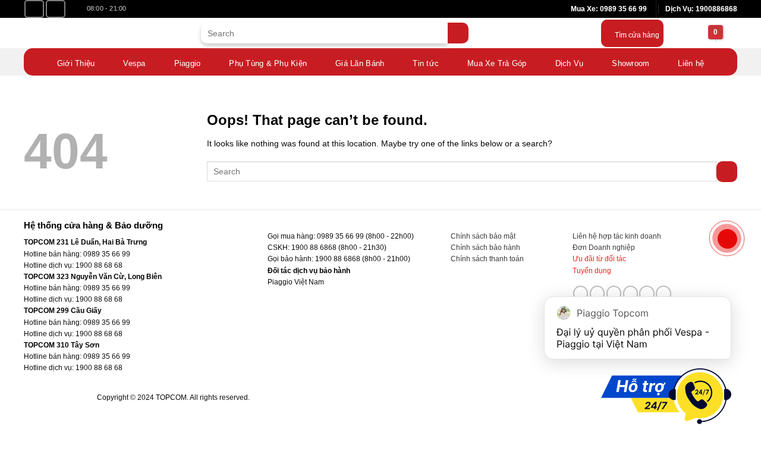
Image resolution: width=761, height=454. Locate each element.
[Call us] (631, 293)
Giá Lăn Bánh (359, 64)
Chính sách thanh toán (487, 259)
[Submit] (458, 33)
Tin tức (426, 64)
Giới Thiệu (76, 64)
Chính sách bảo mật (483, 236)
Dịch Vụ (569, 64)
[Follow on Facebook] (34, 9)
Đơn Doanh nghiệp (604, 247)
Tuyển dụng (592, 271)
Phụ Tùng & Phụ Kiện (268, 64)
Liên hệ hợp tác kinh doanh (617, 236)
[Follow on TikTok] (597, 293)
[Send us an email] (614, 293)
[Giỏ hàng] (700, 33)
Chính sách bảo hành (485, 247)
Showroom (630, 64)
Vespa (134, 64)
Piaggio (187, 64)
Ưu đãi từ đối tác (599, 259)
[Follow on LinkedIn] (647, 293)
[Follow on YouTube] (55, 9)
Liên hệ (691, 64)
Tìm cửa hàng (637, 35)
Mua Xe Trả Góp (497, 64)
